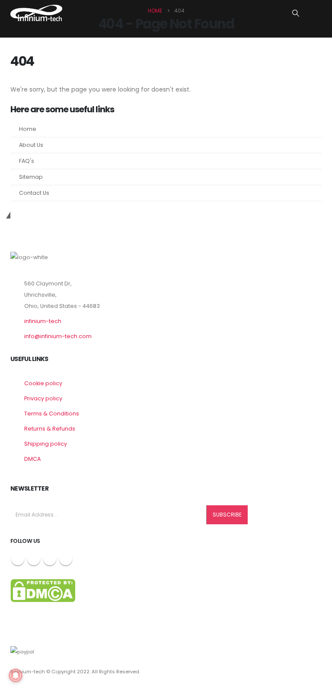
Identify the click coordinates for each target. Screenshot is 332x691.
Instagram (49, 558)
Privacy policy (43, 398)
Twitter (33, 558)
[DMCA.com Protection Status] (42, 590)
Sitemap (31, 177)
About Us (31, 145)
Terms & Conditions (51, 413)
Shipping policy (45, 443)
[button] (295, 13)
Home (27, 129)
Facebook (17, 558)
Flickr (65, 558)
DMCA (32, 459)
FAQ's (26, 161)
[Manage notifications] (15, 675)
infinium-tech (42, 321)
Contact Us (34, 193)
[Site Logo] (36, 13)
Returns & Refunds (49, 428)
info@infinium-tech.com (58, 336)
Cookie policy (43, 383)
